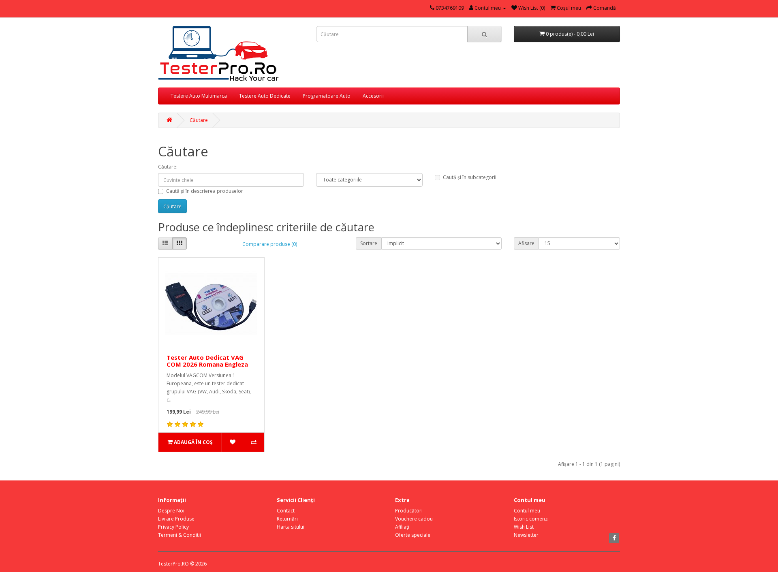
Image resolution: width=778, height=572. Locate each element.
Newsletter (526, 534)
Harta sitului (290, 526)
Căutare (199, 120)
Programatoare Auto (327, 95)
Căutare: (167, 166)
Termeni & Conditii (179, 534)
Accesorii (373, 95)
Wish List (524, 526)
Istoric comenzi (531, 518)
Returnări (287, 518)
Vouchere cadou (414, 518)
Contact (286, 510)
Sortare (368, 243)
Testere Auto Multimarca (199, 95)
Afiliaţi (402, 526)
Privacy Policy (173, 526)
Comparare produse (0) (269, 244)
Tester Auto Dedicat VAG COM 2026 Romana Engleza (207, 360)
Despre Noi (171, 510)
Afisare (526, 243)
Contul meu (527, 510)
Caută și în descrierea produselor (204, 191)
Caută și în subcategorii (469, 177)
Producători (409, 510)
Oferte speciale (412, 534)
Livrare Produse (176, 518)
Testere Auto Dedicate (265, 95)
